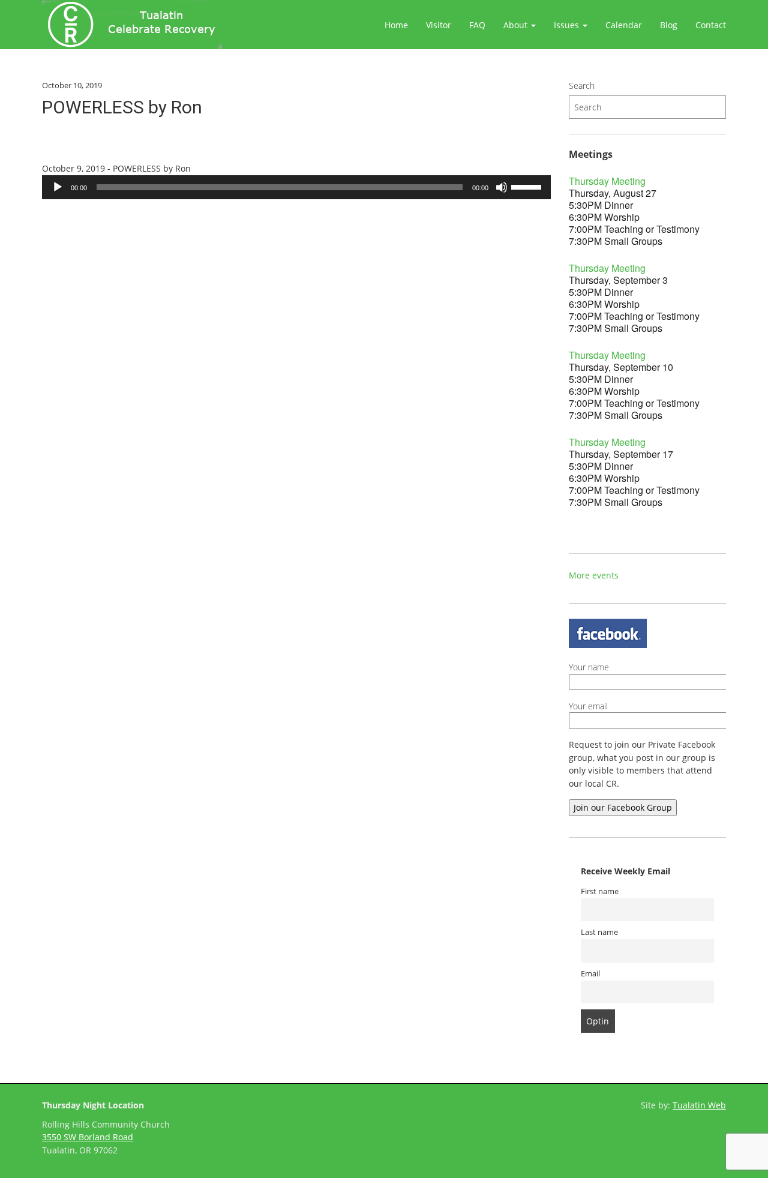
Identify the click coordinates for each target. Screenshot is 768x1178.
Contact (710, 25)
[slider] (528, 186)
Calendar (623, 25)
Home (396, 25)
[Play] (58, 187)
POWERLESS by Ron (122, 107)
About (516, 25)
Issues (567, 25)
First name (600, 891)
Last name (599, 932)
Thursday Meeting (607, 181)
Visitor (438, 25)
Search (582, 85)
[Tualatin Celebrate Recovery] (132, 25)
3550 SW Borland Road (87, 1137)
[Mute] (502, 187)
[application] (296, 187)
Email (590, 974)
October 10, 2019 (72, 85)
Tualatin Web (699, 1105)
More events (594, 575)
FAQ (477, 25)
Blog (668, 25)
